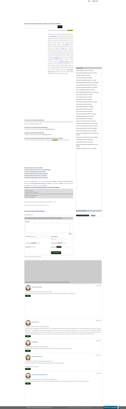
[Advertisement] (60, 11)
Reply (28, 295)
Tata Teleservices (56, 57)
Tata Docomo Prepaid (63, 61)
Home (89, 1)
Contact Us (83, 407)
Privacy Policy (77, 407)
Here (48, 205)
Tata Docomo (53, 36)
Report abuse (95, 1)
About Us (70, 407)
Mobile (67, 44)
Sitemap (88, 407)
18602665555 (70, 30)
